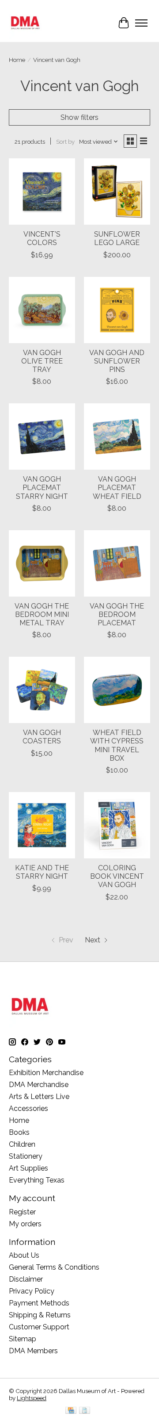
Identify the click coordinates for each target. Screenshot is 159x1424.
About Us (24, 1255)
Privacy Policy (31, 1291)
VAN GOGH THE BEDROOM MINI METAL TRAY (42, 614)
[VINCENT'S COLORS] (42, 191)
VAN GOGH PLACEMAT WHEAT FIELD (117, 487)
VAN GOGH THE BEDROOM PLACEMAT (117, 614)
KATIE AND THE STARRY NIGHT (42, 872)
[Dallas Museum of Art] (25, 22)
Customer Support (39, 1327)
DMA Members (33, 1351)
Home (17, 59)
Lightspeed (31, 1397)
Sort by (65, 141)
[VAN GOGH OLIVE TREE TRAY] (42, 310)
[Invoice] (84, 1411)
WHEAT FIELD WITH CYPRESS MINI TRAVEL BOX (117, 745)
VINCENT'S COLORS (42, 238)
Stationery (25, 1156)
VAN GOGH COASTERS (42, 736)
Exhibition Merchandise (46, 1072)
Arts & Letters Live (39, 1096)
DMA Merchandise (38, 1084)
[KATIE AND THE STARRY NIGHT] (42, 825)
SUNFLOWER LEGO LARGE (117, 238)
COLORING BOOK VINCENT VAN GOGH (117, 876)
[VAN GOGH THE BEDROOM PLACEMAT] (117, 563)
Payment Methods (39, 1303)
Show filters (79, 117)
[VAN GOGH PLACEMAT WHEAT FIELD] (117, 436)
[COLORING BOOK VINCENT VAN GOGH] (117, 825)
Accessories (28, 1108)
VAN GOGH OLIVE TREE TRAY (42, 361)
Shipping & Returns (40, 1315)
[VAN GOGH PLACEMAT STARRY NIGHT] (42, 436)
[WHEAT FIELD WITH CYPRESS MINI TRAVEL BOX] (117, 690)
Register (22, 1212)
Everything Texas (36, 1180)
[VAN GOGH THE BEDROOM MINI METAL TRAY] (42, 563)
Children (22, 1144)
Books (19, 1132)
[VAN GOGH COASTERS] (42, 690)
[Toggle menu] (141, 23)
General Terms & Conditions (54, 1267)
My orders (25, 1224)
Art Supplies (28, 1168)
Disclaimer (26, 1279)
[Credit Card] (70, 1411)
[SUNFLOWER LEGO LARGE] (117, 191)
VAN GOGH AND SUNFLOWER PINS (116, 361)
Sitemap (22, 1339)
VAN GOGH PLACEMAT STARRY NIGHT (42, 487)
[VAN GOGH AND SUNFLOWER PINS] (117, 310)
